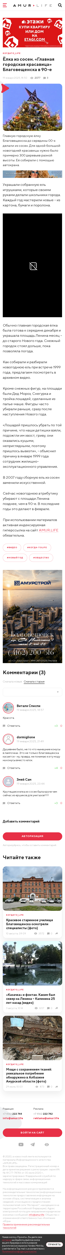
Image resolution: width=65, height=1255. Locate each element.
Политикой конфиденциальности (19, 1251)
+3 (56, 725)
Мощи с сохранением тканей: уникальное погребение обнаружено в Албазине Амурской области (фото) (29, 1075)
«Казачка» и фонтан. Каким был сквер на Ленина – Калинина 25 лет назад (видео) (30, 999)
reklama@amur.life (46, 1118)
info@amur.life (13, 1118)
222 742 (43, 1113)
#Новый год (15, 557)
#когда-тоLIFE (37, 547)
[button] (47, 1144)
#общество (41, 557)
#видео (12, 547)
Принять (54, 1244)
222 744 (12, 1113)
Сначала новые (12, 681)
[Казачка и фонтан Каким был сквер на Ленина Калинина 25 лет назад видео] (57, 1008)
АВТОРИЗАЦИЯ (32, 836)
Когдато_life (11, 53)
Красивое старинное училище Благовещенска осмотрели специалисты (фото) (29, 924)
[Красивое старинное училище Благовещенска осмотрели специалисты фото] (57, 933)
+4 (56, 768)
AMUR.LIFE (48, 530)
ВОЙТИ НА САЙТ (33, 1132)
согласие (6, 1240)
